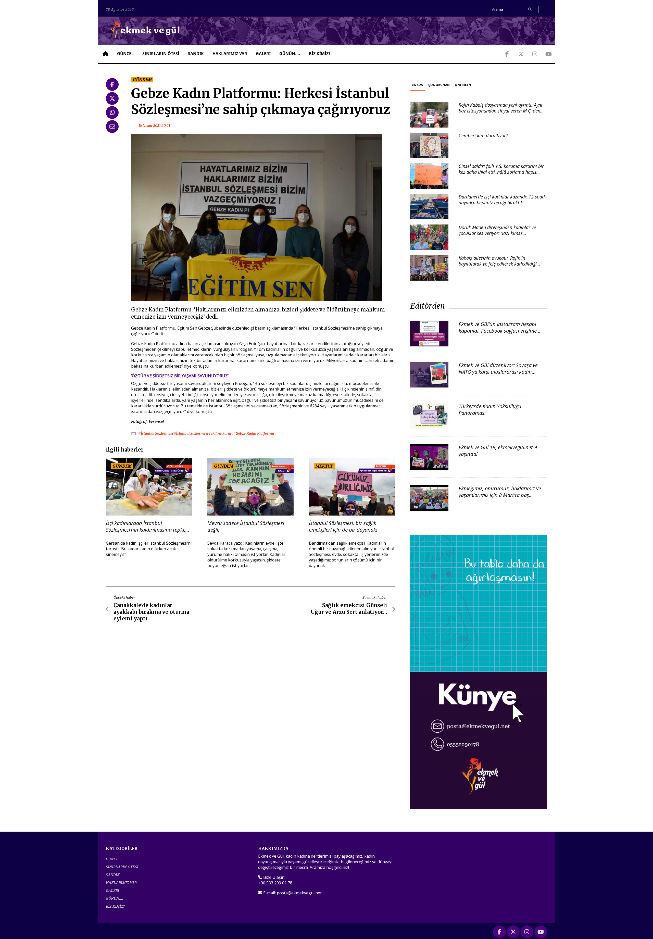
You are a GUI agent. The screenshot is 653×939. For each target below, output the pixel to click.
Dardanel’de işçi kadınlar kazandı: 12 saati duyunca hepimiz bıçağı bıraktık (502, 200)
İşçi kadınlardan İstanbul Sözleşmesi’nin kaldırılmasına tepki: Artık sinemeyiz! (145, 526)
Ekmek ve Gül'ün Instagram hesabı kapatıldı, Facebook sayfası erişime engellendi (498, 331)
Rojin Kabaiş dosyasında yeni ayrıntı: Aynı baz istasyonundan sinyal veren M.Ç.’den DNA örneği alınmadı (500, 111)
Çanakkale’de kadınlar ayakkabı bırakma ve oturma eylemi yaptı (151, 612)
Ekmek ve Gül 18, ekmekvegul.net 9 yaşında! (498, 450)
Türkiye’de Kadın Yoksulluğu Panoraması (490, 409)
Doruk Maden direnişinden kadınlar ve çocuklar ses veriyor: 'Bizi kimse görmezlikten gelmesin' (497, 233)
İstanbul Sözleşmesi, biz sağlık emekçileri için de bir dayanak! (343, 526)
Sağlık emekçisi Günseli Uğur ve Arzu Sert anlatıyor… (349, 608)
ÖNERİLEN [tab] (463, 85)
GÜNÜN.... (289, 53)
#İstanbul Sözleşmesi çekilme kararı (203, 433)
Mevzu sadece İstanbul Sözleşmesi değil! (245, 526)
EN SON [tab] (417, 85)
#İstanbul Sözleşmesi (156, 433)
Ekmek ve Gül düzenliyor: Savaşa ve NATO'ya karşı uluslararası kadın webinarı (498, 372)
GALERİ (263, 53)
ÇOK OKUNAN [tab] (439, 85)
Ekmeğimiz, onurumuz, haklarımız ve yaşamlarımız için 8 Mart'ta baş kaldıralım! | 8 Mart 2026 (500, 495)
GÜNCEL (125, 53)
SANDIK (196, 53)
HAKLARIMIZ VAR (229, 53)
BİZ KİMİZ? (320, 53)
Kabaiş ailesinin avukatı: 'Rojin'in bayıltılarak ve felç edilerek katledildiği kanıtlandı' (498, 264)
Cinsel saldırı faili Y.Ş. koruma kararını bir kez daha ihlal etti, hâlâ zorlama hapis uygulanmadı (501, 172)
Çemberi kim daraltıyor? (483, 135)
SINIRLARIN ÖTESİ (160, 53)
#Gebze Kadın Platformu (253, 433)
